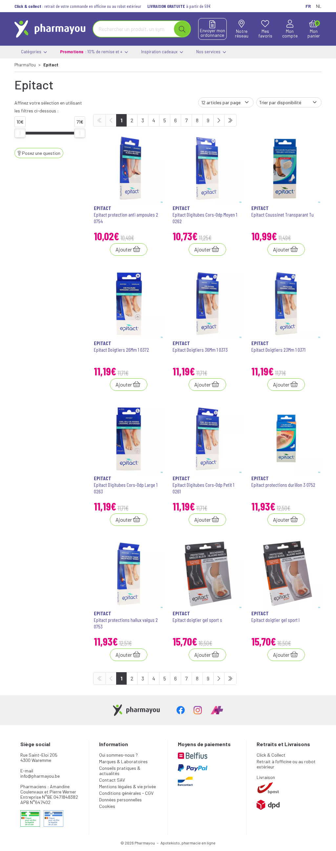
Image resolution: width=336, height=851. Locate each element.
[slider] (20, 133)
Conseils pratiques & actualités (119, 770)
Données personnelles (120, 799)
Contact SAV (112, 780)
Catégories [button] (31, 51)
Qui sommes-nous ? (118, 755)
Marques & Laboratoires (123, 761)
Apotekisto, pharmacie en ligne (188, 842)
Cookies (107, 806)
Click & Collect (271, 755)
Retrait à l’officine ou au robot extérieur (286, 764)
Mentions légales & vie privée (127, 786)
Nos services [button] (208, 51)
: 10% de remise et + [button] (91, 51)
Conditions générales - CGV (126, 793)
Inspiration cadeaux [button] (159, 51)
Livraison (266, 777)
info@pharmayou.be (40, 776)
